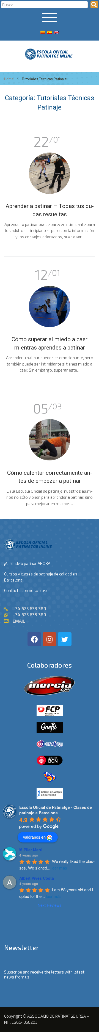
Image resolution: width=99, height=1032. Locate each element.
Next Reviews (49, 905)
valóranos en (34, 837)
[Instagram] (49, 639)
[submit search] (94, 4)
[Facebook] (34, 639)
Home (9, 79)
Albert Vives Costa (36, 878)
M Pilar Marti (30, 849)
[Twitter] (65, 639)
